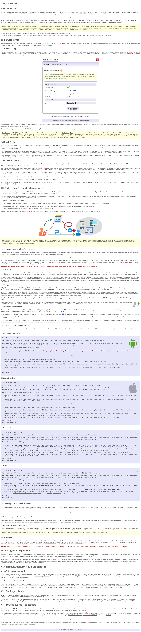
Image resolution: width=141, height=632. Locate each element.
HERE (132, 601)
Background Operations (128, 262)
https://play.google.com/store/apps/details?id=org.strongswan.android (65, 351)
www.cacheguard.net (58, 601)
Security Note (72, 303)
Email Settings (43, 168)
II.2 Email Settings (60, 43)
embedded (84, 35)
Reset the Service (131, 53)
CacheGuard (47, 20)
